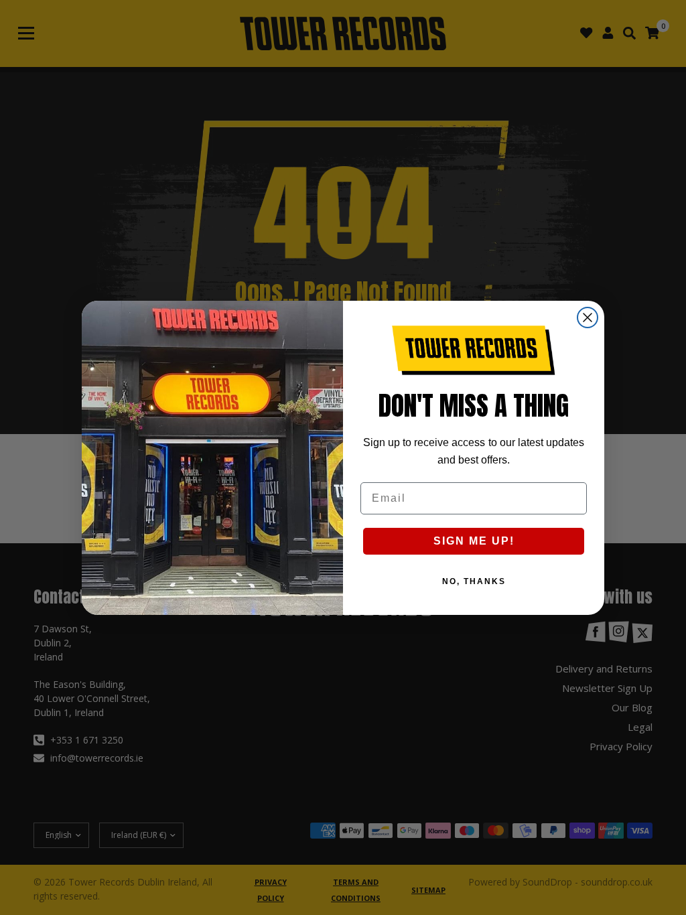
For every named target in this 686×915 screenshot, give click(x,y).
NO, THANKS (474, 581)
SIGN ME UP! (473, 541)
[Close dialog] (587, 317)
